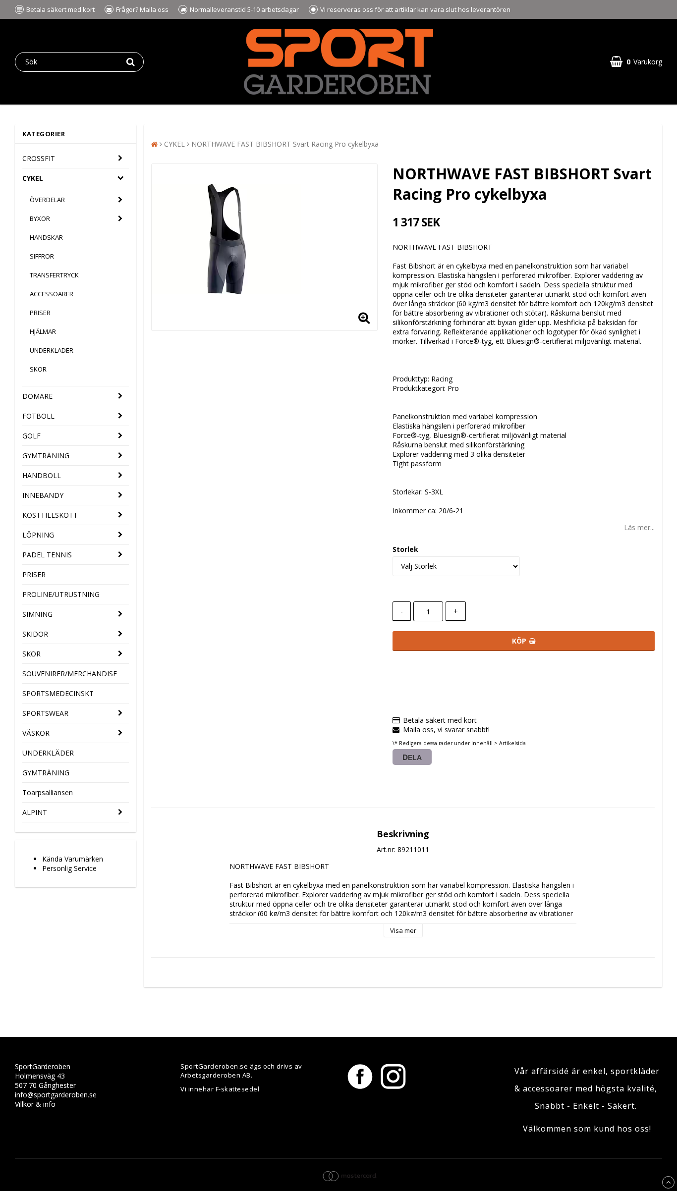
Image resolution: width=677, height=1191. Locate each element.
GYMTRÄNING (45, 455)
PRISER (40, 312)
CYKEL (32, 178)
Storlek (405, 549)
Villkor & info (35, 1104)
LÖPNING (38, 535)
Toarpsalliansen (47, 792)
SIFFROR (42, 256)
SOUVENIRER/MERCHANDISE (69, 673)
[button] (636, 61)
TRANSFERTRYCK (54, 275)
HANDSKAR (46, 237)
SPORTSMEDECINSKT (58, 693)
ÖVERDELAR (47, 199)
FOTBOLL (38, 416)
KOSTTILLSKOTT (50, 515)
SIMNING (37, 614)
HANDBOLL (41, 475)
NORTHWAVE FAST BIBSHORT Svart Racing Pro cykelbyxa (285, 144)
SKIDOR (35, 634)
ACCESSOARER (51, 293)
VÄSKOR (36, 733)
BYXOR (40, 218)
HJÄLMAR (43, 331)
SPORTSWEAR (45, 713)
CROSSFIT (38, 158)
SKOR (38, 369)
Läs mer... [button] (639, 527)
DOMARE (37, 396)
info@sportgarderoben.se (56, 1094)
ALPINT (34, 812)
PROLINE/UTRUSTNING (61, 594)
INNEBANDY (42, 495)
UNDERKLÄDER (51, 350)
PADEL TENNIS (47, 554)
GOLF (31, 435)
